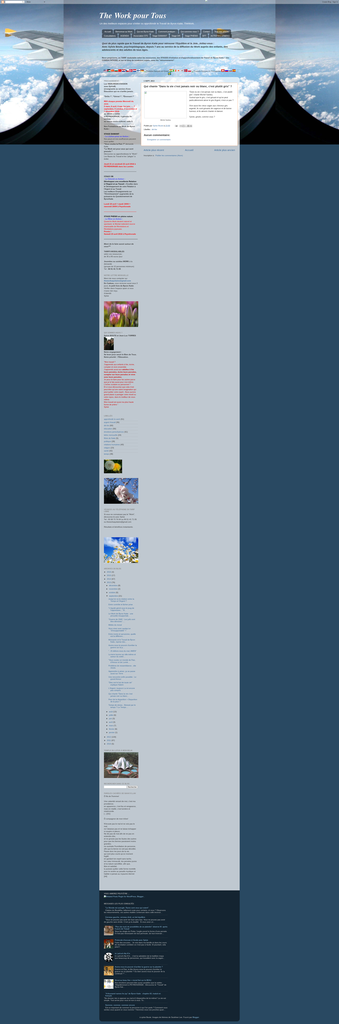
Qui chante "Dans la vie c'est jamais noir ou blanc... (120, 695)
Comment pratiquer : (167, 31)
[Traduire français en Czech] (127, 71)
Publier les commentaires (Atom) (169, 156)
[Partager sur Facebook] (188, 126)
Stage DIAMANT (159, 36)
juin (110, 719)
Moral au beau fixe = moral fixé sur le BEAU (133, 980)
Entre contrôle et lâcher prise (120, 605)
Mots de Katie (109, 438)
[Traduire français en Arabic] (109, 71)
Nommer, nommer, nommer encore (120, 1005)
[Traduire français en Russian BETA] (230, 71)
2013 (109, 582)
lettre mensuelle (110, 435)
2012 (109, 737)
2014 (109, 579)
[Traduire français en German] (142, 71)
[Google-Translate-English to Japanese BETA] (178, 71)
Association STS (140, 36)
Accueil (107, 31)
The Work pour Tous (132, 15)
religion (107, 448)
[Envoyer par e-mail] (181, 126)
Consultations (110, 36)
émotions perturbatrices (114, 432)
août (111, 712)
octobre (112, 593)
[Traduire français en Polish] (190, 71)
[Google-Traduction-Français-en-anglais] (105, 71)
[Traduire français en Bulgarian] (116, 71)
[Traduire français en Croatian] (124, 71)
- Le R (106, 219)
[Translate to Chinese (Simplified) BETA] (113, 71)
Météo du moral (115, 625)
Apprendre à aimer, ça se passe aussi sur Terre (121, 672)
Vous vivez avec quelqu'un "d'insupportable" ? (119, 630)
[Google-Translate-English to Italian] (175, 71)
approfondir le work (112, 419)
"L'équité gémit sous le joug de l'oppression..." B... (121, 609)
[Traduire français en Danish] (131, 71)
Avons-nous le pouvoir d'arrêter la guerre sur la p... (122, 646)
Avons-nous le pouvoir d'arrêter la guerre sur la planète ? (139, 967)
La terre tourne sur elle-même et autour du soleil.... (122, 655)
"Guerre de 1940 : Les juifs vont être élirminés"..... (121, 620)
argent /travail (109, 422)
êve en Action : (116, 219)
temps (106, 454)
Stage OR (176, 36)
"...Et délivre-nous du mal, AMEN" (122, 651)
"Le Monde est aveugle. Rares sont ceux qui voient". (127, 908)
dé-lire (154, 129)
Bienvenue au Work (123, 31)
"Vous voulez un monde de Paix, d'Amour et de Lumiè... (121, 661)
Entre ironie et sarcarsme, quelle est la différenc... (122, 635)
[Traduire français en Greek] (156, 71)
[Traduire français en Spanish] (234, 71)
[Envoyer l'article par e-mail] (176, 126)
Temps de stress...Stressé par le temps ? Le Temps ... (122, 706)
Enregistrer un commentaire (159, 140)
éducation (108, 429)
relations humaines (112, 445)
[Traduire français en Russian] (227, 71)
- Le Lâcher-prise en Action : (117, 136)
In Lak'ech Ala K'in (122, 953)
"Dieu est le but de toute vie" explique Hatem (120, 684)
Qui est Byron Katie (145, 31)
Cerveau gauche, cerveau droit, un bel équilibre (125, 917)
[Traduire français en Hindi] (171, 71)
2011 (109, 740)
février (112, 729)
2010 (109, 744)
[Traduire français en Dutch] (135, 71)
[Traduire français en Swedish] (169, 74)
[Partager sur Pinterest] (191, 126)
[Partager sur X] (186, 126)
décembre (113, 585)
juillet (111, 715)
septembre (114, 596)
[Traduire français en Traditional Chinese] (120, 71)
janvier (112, 732)
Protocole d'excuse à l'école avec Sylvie (131, 940)
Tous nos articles (221, 31)
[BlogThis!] (183, 126)
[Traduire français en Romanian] (223, 71)
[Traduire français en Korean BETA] (182, 71)
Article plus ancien (224, 150)
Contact (206, 31)
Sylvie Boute (158, 126)
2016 (109, 572)
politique (107, 441)
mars (111, 726)
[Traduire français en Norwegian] (186, 71)
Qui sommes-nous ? (190, 31)
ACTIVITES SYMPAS (220, 36)
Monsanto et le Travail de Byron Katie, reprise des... (121, 641)
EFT (204, 36)
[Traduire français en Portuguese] (206, 71)
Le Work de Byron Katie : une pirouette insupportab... (120, 615)
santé (106, 451)
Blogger (196, 1017)
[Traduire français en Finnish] (138, 71)
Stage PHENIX (191, 36)
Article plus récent (154, 150)
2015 (109, 575)
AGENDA (124, 36)
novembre (113, 589)
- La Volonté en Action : (114, 179)
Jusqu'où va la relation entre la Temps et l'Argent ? (121, 600)
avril (111, 722)
